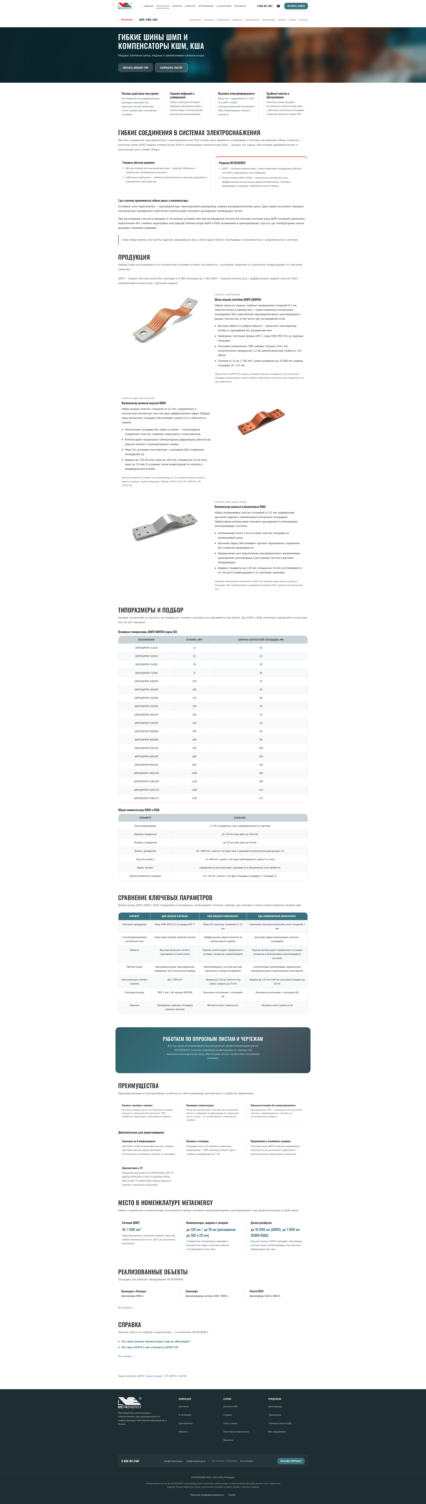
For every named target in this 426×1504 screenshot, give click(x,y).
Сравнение (237, 19)
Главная (148, 6)
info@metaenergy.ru (195, 1461)
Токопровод (274, 1414)
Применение (195, 19)
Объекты (177, 6)
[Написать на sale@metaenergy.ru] (278, 6)
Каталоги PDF (230, 1406)
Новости (190, 6)
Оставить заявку (296, 5)
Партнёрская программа (236, 1431)
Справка (292, 19)
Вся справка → (126, 1356)
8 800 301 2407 (264, 6)
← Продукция (125, 19)
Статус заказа (230, 1423)
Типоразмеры (223, 19)
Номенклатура (268, 19)
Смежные (303, 19)
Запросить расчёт (171, 67)
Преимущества (252, 19)
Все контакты (246, 1461)
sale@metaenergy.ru (173, 1461)
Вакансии (228, 1439)
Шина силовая (154, 1376)
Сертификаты (206, 6)
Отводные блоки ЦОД (279, 1423)
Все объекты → (126, 1307)
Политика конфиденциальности (207, 1494)
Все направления (277, 1431)
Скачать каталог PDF (135, 67)
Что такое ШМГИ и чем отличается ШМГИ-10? (149, 1347)
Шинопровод (275, 1406)
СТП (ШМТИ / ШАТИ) (175, 1376)
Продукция (162, 6)
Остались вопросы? (291, 1461)
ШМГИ (141, 1376)
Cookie (231, 1494)
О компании (224, 6)
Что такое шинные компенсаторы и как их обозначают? (155, 1341)
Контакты (240, 6)
